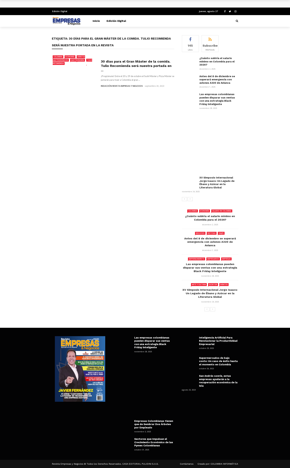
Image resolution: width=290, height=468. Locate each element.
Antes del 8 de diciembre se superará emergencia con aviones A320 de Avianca (217, 79)
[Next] (190, 199)
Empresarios (213, 259)
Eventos (224, 284)
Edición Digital (59, 11)
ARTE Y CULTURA (199, 284)
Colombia (58, 57)
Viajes (221, 233)
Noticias (212, 233)
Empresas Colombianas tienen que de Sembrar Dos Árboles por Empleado (153, 424)
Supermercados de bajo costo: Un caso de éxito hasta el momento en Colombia (218, 361)
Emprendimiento (196, 259)
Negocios (200, 233)
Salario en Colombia (221, 211)
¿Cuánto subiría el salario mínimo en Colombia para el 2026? (95, 3)
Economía (70, 57)
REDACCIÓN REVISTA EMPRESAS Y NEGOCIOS (122, 86)
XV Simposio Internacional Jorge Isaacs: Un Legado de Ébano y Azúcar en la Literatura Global (216, 182)
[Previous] (184, 199)
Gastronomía (77, 60)
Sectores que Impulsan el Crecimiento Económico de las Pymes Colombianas (153, 442)
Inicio (96, 20)
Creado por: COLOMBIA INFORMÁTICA (218, 464)
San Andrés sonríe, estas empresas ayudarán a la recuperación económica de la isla (218, 380)
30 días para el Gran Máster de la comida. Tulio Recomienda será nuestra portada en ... (136, 65)
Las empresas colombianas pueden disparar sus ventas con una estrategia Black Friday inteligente (217, 99)
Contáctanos (187, 464)
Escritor (213, 284)
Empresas (226, 259)
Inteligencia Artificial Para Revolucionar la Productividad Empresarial (218, 341)
